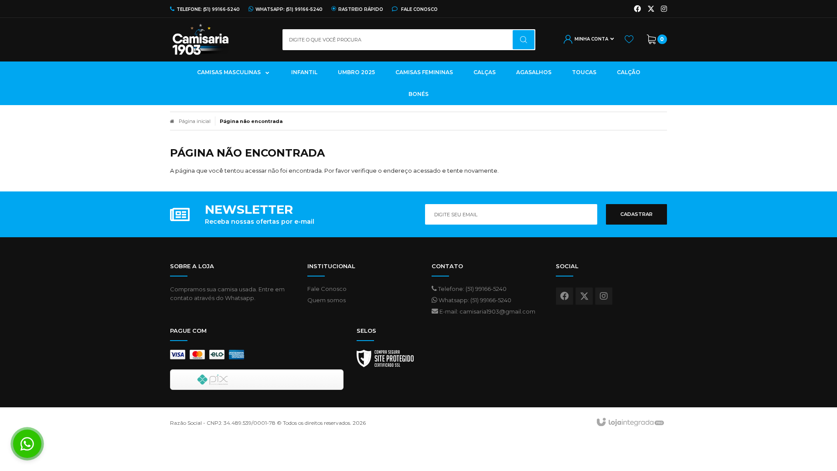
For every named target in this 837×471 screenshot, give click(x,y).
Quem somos (326, 300)
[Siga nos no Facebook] (637, 9)
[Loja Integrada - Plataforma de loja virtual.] (629, 422)
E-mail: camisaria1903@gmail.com (486, 311)
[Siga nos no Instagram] (664, 9)
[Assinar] (636, 214)
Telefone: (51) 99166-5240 (472, 288)
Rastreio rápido (360, 9)
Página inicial (195, 121)
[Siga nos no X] (650, 9)
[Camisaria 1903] (219, 39)
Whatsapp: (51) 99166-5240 (474, 300)
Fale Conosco (419, 9)
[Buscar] (523, 39)
